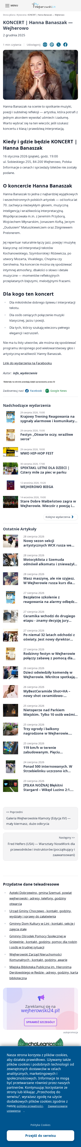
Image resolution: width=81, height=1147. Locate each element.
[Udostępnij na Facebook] (65, 44)
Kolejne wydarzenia (58, 517)
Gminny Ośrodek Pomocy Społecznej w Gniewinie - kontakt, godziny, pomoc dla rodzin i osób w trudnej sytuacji (43, 941)
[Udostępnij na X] (58, 44)
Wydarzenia (21, 15)
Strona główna (9, 15)
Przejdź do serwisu (40, 1135)
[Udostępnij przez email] (52, 44)
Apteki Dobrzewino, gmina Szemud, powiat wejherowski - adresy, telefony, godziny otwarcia (40, 898)
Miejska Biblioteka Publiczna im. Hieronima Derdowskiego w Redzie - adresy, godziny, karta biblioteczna (43, 972)
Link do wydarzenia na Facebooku (27, 363)
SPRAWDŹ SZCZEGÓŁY (40, 1022)
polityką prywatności (30, 1106)
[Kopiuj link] (45, 44)
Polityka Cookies (40, 1125)
